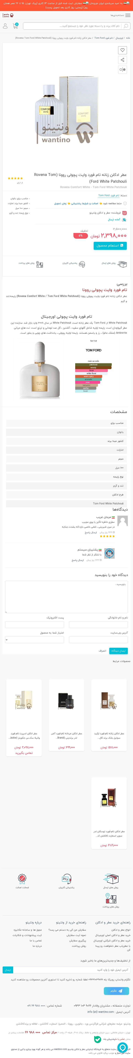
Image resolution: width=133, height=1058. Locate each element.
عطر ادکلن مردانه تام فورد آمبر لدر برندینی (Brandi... (66, 736)
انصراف (102, 651)
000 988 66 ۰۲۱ (36, 1006)
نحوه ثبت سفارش (76, 935)
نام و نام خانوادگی (118, 618)
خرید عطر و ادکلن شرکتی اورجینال (112, 941)
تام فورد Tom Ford (108, 195)
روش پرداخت (79, 946)
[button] (15, 26)
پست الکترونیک (55, 618)
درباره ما (37, 946)
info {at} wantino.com (100, 1012)
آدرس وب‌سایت (119, 633)
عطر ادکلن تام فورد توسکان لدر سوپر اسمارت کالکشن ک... (109, 834)
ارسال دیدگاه (119, 651)
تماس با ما (36, 941)
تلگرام (114, 991)
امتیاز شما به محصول (52, 633)
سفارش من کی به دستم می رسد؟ (67, 930)
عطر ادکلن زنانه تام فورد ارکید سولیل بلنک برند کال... (109, 736)
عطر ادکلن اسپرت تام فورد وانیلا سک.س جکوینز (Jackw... (24, 736)
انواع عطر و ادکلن (121, 930)
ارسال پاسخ (91, 532)
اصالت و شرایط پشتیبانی (84, 203)
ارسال (8, 970)
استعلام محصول (108, 245)
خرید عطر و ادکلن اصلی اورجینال (112, 935)
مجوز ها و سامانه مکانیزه (28, 930)
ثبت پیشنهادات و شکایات (27, 935)
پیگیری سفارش (77, 941)
